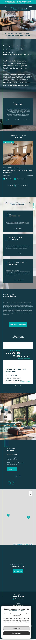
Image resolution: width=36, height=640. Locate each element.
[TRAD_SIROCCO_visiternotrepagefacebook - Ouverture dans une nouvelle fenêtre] (9, 483)
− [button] (30, 494)
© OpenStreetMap (28, 544)
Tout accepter (16, 633)
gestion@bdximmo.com (13, 378)
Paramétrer (16, 628)
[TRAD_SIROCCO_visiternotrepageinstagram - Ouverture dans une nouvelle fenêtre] (13, 483)
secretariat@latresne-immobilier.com (14, 458)
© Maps (20, 544)
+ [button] (30, 492)
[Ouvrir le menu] (30, 7)
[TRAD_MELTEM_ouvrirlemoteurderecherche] (5, 7)
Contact (34, 206)
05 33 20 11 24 (11, 375)
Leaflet (14, 544)
